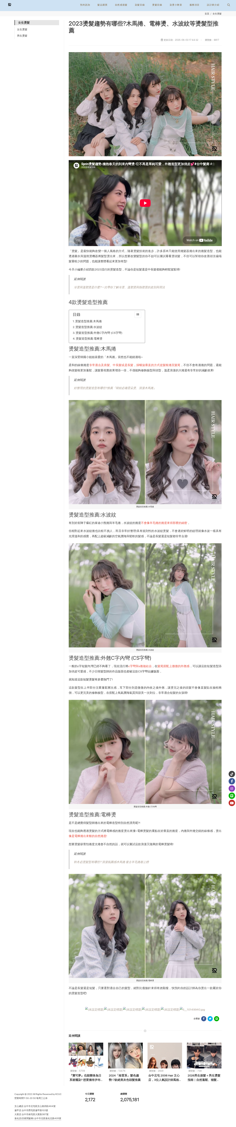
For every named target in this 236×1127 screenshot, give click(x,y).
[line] (232, 796)
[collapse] (137, 314)
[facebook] (232, 781)
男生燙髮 (22, 35)
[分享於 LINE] (216, 1018)
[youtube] (232, 803)
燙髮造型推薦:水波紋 (88, 327)
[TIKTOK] (232, 774)
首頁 (207, 13)
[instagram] (232, 788)
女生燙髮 (217, 13)
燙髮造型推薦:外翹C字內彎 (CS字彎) (99, 332)
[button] (228, 4)
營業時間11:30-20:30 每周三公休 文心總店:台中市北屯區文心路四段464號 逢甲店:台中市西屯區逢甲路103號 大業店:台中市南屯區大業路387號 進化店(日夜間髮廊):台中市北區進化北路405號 (37, 1108)
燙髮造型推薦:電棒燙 (89, 338)
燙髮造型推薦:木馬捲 (88, 321)
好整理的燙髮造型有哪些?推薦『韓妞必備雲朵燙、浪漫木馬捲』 (115, 388)
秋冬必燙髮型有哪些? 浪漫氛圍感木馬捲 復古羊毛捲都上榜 (111, 862)
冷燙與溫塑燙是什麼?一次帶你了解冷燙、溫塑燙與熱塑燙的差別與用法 (119, 287)
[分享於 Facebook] (203, 1018)
